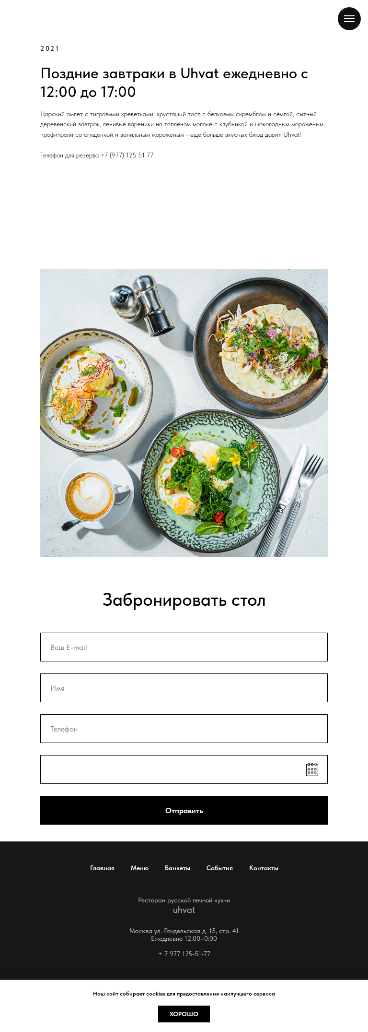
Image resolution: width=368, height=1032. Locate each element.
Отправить (184, 810)
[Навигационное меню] (349, 18)
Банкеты (177, 868)
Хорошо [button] (184, 1014)
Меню (140, 868)
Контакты (263, 868)
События (220, 868)
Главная (102, 868)
